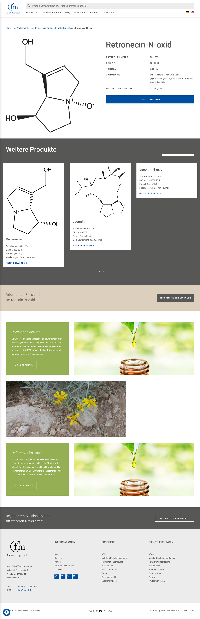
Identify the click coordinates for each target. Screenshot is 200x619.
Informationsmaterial (64, 565)
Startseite (10, 28)
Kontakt (94, 12)
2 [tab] (103, 271)
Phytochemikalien (25, 28)
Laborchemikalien (109, 581)
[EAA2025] (6, 612)
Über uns (78, 12)
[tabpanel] (33, 215)
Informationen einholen (175, 298)
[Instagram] (56, 576)
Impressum (188, 610)
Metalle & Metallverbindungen (114, 558)
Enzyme (152, 577)
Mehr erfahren (15, 263)
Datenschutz (173, 610)
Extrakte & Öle (155, 573)
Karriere (58, 558)
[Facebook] (75, 576)
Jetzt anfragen (150, 99)
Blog (67, 12)
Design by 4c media (100, 611)
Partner (57, 562)
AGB (163, 610)
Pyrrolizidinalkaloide (64, 28)
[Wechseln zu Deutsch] (186, 12)
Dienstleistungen (50, 12)
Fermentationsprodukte (112, 562)
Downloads (108, 12)
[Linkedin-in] (63, 576)
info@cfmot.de (25, 590)
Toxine (104, 573)
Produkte (30, 12)
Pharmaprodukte (109, 577)
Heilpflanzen (107, 565)
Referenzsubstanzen (44, 28)
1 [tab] (99, 271)
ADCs (103, 554)
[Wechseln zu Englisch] (191, 12)
